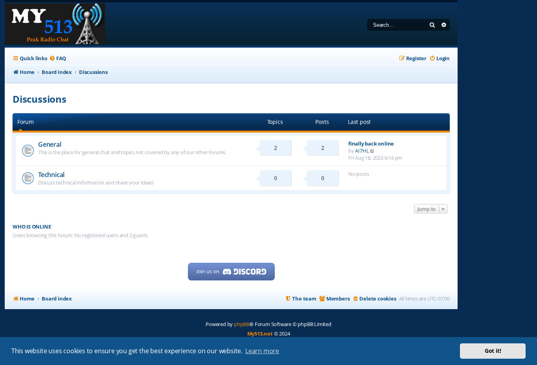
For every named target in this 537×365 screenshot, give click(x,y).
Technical (51, 174)
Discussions (39, 98)
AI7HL (362, 150)
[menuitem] (57, 58)
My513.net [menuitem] (260, 333)
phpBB (241, 324)
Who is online (32, 226)
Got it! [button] (493, 350)
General (49, 144)
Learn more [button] (262, 351)
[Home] (55, 24)
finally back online (371, 143)
